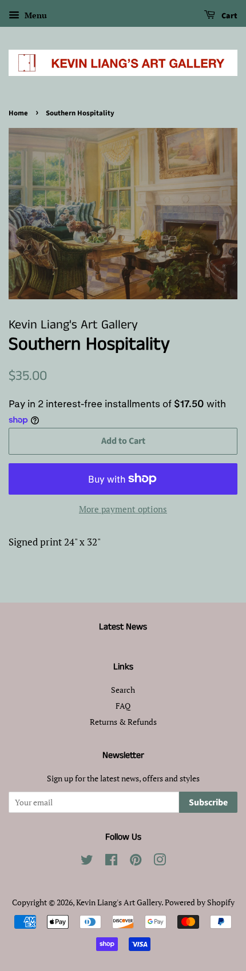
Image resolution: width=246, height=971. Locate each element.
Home (18, 113)
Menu (34, 15)
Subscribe (208, 802)
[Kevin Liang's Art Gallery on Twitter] (87, 861)
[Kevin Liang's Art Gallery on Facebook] (111, 861)
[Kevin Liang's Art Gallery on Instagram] (159, 861)
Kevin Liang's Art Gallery (118, 902)
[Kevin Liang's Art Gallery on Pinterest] (135, 861)
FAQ (123, 705)
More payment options (123, 509)
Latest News (123, 626)
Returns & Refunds (123, 721)
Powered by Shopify (200, 902)
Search (123, 689)
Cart (228, 16)
